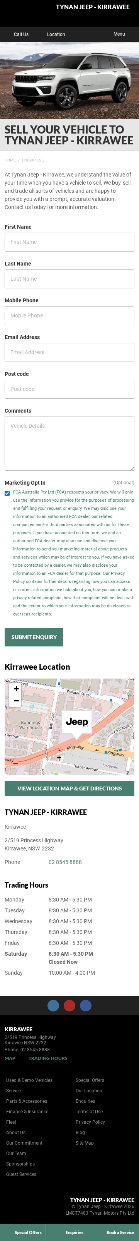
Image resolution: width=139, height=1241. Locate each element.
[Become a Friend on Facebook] (86, 1005)
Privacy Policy (90, 1122)
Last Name (18, 264)
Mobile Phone (22, 300)
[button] (76, 725)
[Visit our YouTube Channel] (69, 1005)
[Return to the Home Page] (19, 1207)
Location (56, 34)
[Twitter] (10, 159)
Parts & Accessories (26, 1101)
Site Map (85, 1143)
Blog (80, 1132)
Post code (17, 374)
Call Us (21, 34)
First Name (18, 227)
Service (13, 1091)
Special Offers (90, 1080)
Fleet (11, 1122)
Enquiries (31, 160)
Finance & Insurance (27, 1111)
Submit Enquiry (34, 637)
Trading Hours (48, 1058)
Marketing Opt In (25, 483)
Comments (18, 411)
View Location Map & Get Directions (69, 788)
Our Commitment (24, 1143)
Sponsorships (20, 1164)
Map (10, 1058)
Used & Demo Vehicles (29, 1080)
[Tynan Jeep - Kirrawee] (25, 13)
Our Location (89, 1091)
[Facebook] (3, 159)
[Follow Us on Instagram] (53, 1005)
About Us (15, 1132)
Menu (119, 34)
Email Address (22, 337)
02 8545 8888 (65, 862)
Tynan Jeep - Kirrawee (93, 7)
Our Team (16, 1153)
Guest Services (21, 1174)
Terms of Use (89, 1111)
